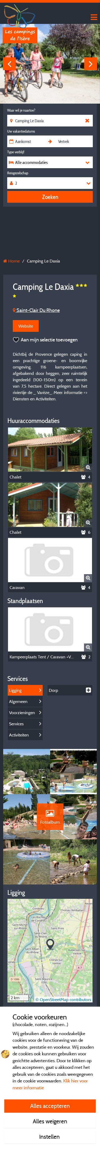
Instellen (50, 1136)
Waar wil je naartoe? (21, 110)
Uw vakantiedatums (21, 131)
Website (25, 326)
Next (90, 63)
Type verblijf (15, 152)
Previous (9, 63)
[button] (50, 945)
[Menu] (93, 17)
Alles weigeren (50, 1121)
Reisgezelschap (17, 173)
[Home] (20, 14)
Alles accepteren (50, 1105)
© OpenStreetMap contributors (63, 999)
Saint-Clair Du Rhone (37, 310)
